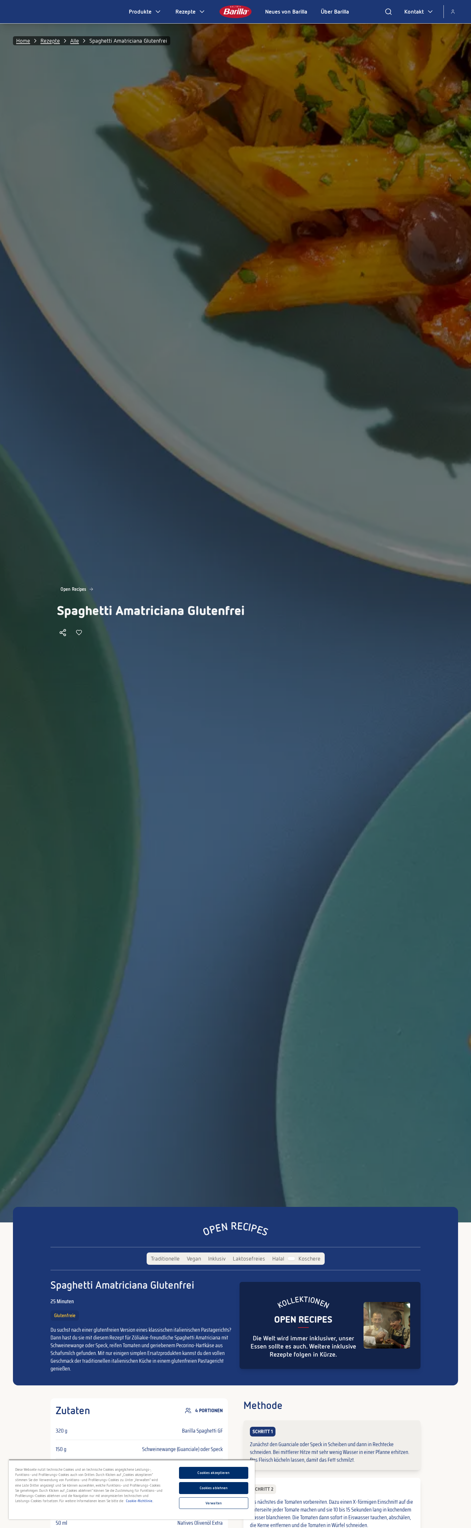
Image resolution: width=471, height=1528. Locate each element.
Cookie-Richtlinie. (139, 1501)
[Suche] (388, 11)
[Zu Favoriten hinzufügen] (79, 632)
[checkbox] (332, 1445)
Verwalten (214, 1503)
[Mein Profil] (453, 11)
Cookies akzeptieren (213, 1473)
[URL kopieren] (63, 632)
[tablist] (236, 1258)
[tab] (165, 1258)
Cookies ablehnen (214, 1488)
